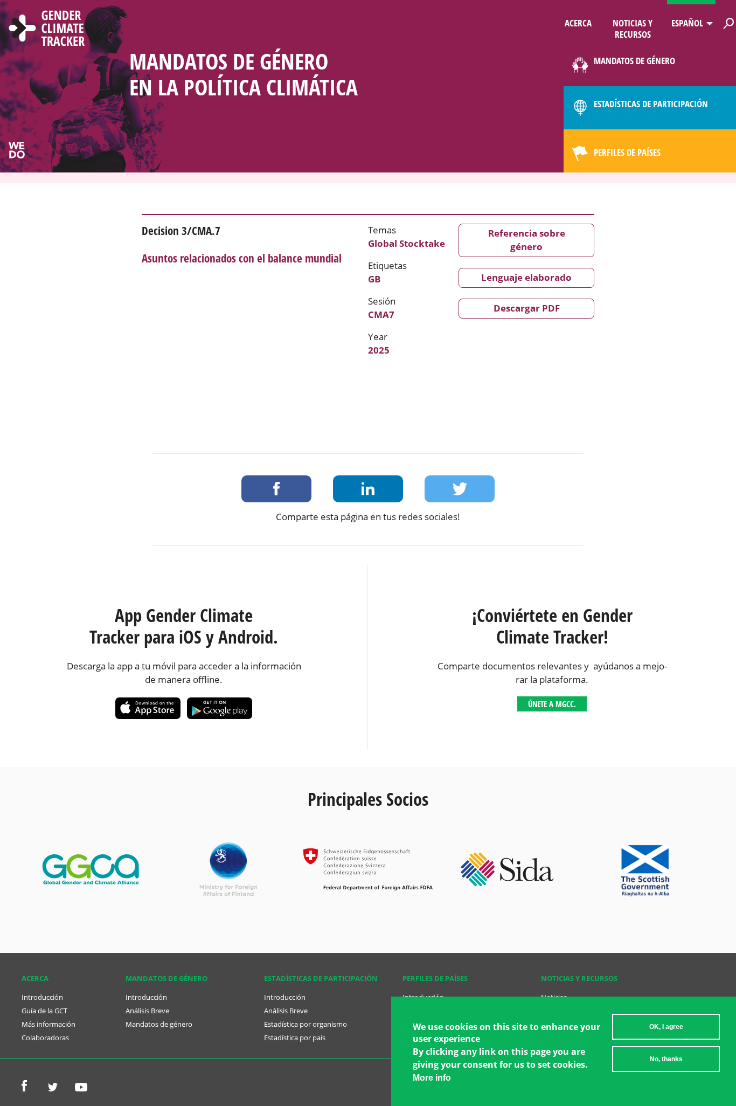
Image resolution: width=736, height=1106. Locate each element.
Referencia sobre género (526, 240)
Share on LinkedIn (368, 488)
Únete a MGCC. (552, 704)
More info (432, 1077)
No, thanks (666, 1059)
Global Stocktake (406, 243)
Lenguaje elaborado (526, 277)
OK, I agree (666, 1027)
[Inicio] (47, 30)
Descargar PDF (527, 308)
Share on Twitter (460, 488)
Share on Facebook (276, 488)
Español (687, 23)
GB (374, 279)
